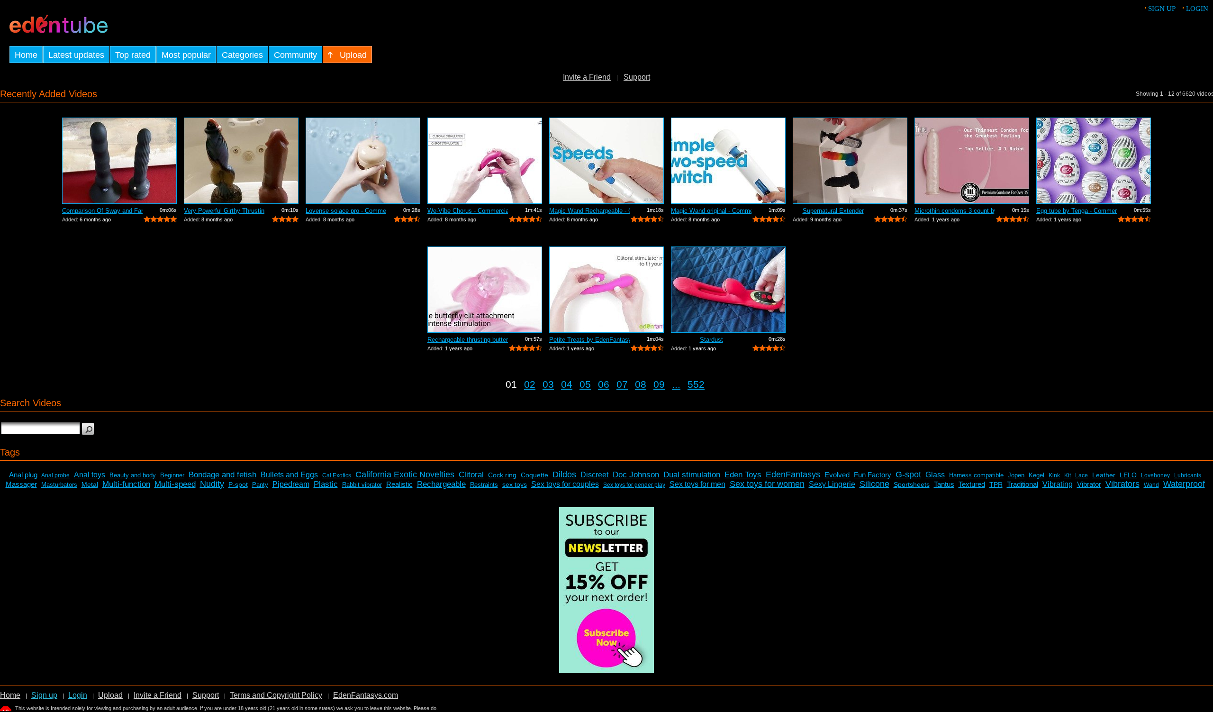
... (676, 384)
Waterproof (1184, 484)
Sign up (1162, 8)
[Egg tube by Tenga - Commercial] (1093, 160)
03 (548, 384)
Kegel (1036, 475)
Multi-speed (175, 484)
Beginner (172, 475)
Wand (1151, 485)
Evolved (837, 475)
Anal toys (89, 475)
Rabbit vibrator (362, 484)
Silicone (874, 484)
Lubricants (1187, 475)
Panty (260, 484)
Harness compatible (976, 475)
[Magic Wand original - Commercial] (728, 160)
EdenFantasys (793, 474)
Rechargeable (441, 484)
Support (637, 77)
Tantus (944, 484)
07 (622, 384)
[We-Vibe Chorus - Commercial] (485, 160)
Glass (935, 475)
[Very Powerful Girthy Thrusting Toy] (241, 160)
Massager (21, 484)
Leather (1103, 475)
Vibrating (1057, 484)
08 (640, 384)
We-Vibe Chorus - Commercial (467, 210)
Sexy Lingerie (832, 484)
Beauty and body (132, 475)
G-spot (908, 474)
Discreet (594, 475)
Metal (89, 484)
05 (585, 384)
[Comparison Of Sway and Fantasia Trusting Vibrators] (119, 160)
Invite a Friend (587, 77)
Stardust (711, 339)
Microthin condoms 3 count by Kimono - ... (954, 210)
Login (1197, 8)
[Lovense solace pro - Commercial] (363, 160)
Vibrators (1122, 484)
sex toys (514, 484)
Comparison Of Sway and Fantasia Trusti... (102, 210)
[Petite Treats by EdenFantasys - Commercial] (606, 289)
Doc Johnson (636, 474)
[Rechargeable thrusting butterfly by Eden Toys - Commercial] (485, 289)
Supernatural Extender (833, 210)
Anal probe (55, 475)
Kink (1054, 475)
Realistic (399, 484)
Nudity (212, 484)
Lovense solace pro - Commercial (346, 210)
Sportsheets (912, 484)
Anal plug (23, 475)
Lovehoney (1155, 475)
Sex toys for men (697, 484)
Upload (110, 695)
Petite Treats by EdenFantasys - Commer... (589, 339)
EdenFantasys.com (365, 695)
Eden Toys (742, 474)
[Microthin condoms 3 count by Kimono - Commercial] (972, 160)
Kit (1067, 475)
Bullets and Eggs (289, 475)
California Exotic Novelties (404, 474)
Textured (972, 484)
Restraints (484, 484)
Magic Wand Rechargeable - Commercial (589, 210)
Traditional (1022, 484)
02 (529, 384)
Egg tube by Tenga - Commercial (1076, 210)
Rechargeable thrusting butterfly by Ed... (467, 339)
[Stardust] (728, 289)
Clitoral (471, 474)
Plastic (326, 484)
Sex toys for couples (565, 484)
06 (603, 384)
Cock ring (502, 475)
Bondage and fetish (222, 474)
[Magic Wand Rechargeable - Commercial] (606, 160)
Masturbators (59, 484)
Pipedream (290, 484)
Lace (1081, 475)
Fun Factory (872, 475)
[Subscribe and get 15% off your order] (606, 670)
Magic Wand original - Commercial (711, 210)
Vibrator (1089, 484)
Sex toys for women (767, 484)
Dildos (564, 474)
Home (10, 695)
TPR (996, 484)
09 (659, 384)
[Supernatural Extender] (850, 160)
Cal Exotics (336, 475)
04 (566, 384)
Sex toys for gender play (634, 485)
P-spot (238, 484)
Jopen (1016, 475)
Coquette (534, 475)
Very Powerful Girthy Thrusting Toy (224, 210)
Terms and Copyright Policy (276, 695)
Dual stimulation (691, 474)
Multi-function (126, 484)
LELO (1128, 475)
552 (696, 384)
